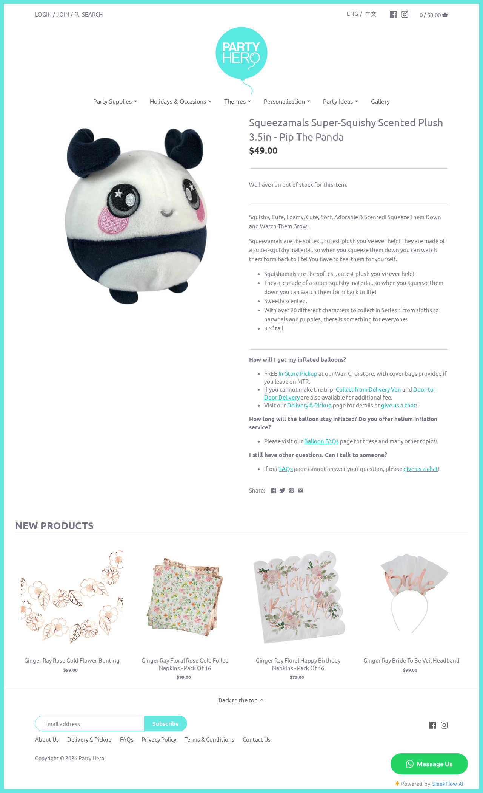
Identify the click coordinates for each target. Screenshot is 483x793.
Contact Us (257, 739)
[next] (460, 611)
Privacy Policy (159, 739)
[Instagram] (404, 14)
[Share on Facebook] (273, 489)
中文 (371, 13)
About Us (47, 739)
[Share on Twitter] (282, 489)
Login (43, 14)
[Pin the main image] (291, 489)
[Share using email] (300, 489)
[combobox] (114, 14)
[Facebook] (393, 14)
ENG (352, 13)
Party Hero (91, 757)
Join (62, 14)
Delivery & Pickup (89, 739)
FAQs (127, 739)
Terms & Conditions (209, 739)
